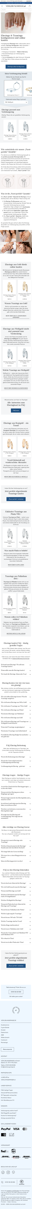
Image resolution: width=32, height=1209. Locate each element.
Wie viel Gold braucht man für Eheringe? (13, 887)
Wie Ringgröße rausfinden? (8, 1113)
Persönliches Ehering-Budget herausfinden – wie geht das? (15, 735)
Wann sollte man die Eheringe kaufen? (13, 670)
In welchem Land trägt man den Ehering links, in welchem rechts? (13, 804)
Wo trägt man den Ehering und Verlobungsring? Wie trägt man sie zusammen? (12, 816)
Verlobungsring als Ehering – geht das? (13, 766)
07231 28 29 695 (16, 992)
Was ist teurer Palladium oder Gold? (12, 929)
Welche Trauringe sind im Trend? (11, 921)
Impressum (4, 1040)
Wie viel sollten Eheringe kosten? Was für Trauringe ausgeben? (14, 697)
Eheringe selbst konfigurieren (16, 66)
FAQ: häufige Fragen (7, 1090)
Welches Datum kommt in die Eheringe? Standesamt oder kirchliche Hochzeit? (13, 847)
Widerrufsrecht (5, 1037)
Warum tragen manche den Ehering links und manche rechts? (15, 799)
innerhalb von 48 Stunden (12, 1190)
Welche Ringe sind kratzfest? (10, 925)
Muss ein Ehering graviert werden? (12, 861)
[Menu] (2, 6)
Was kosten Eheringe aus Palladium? (12, 714)
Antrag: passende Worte (8, 1118)
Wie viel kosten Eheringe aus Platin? (12, 710)
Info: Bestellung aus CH (7, 1100)
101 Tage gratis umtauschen (9, 1095)
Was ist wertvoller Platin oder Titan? (12, 942)
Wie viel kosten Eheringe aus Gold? (12, 718)
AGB (2, 1035)
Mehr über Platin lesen (16, 564)
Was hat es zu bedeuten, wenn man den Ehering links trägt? (13, 810)
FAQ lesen (16, 410)
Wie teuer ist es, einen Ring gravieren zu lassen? (13, 856)
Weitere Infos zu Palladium (16, 633)
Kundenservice (5, 1025)
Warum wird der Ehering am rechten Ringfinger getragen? (12, 793)
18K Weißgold (9, 102)
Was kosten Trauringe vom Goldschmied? (14, 731)
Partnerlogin (4, 1042)
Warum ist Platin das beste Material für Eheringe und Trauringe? (13, 905)
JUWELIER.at (5, 1077)
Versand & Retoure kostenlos (9, 1092)
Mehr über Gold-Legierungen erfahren (16, 316)
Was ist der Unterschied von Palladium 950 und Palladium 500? (14, 934)
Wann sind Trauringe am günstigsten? (13, 727)
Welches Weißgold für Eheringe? (11, 900)
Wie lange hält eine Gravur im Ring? (12, 852)
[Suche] (29, 10)
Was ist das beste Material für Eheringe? (13, 883)
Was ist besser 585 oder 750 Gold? (11, 917)
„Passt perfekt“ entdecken (16, 499)
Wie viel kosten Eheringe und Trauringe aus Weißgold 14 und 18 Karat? (14, 722)
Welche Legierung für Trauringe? (11, 914)
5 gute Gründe (5, 1027)
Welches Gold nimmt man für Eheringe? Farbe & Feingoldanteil (13, 895)
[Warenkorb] (29, 6)
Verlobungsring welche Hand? (9, 1110)
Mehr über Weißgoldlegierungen (16, 388)
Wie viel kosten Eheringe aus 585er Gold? (14, 702)
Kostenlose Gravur (6, 1097)
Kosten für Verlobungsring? (8, 1115)
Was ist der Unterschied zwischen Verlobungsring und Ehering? (11, 761)
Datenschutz (4, 1032)
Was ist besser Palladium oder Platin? (12, 910)
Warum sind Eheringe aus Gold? (11, 891)
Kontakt (3, 1030)
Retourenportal (7, 1049)
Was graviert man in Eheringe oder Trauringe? (12, 841)
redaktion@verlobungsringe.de (20, 658)
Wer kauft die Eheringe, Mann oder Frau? (14, 674)
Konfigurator (26, 207)
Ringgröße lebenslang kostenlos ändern (10, 0)
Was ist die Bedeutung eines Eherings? (13, 757)
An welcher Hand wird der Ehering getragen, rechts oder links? (15, 787)
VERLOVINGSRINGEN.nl (8, 1079)
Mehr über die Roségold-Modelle (16, 476)
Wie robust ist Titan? (7, 938)
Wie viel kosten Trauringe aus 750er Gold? (14, 706)
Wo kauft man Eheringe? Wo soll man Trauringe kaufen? (12, 665)
